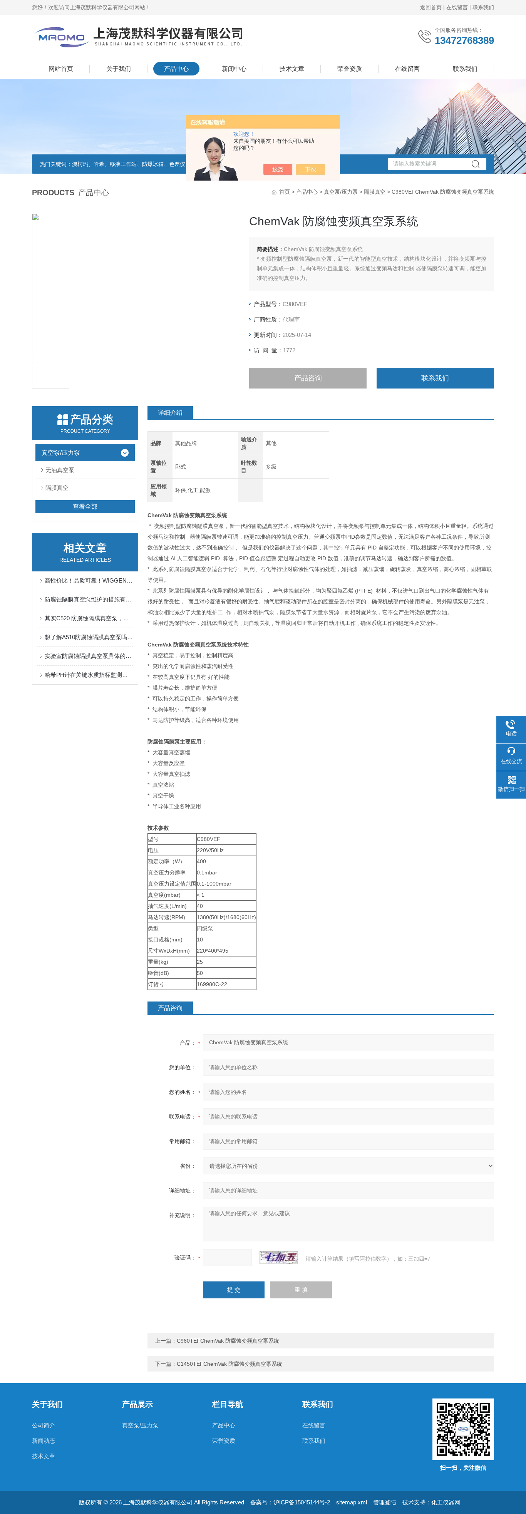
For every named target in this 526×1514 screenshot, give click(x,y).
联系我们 (483, 7)
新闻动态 (43, 1440)
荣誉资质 (349, 68)
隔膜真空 (374, 192)
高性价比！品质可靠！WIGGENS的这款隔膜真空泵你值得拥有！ (89, 580)
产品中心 (176, 68)
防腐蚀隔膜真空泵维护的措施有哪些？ (89, 599)
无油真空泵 (59, 470)
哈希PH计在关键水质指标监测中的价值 (89, 675)
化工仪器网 (445, 1502)
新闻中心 (234, 68)
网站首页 (61, 68)
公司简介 (43, 1425)
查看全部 (85, 506)
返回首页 (431, 7)
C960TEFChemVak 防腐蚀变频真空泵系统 (228, 1341)
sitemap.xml (351, 1502)
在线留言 (457, 7)
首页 (284, 192)
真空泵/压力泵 (341, 192)
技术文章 (292, 68)
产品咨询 (308, 378)
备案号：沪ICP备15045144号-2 (290, 1502)
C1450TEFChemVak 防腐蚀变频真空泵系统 (229, 1364)
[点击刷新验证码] (279, 1257)
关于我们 (118, 68)
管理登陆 (384, 1502)
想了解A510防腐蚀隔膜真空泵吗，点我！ (89, 637)
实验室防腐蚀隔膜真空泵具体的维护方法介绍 (89, 656)
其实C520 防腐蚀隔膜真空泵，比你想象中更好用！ (89, 618)
